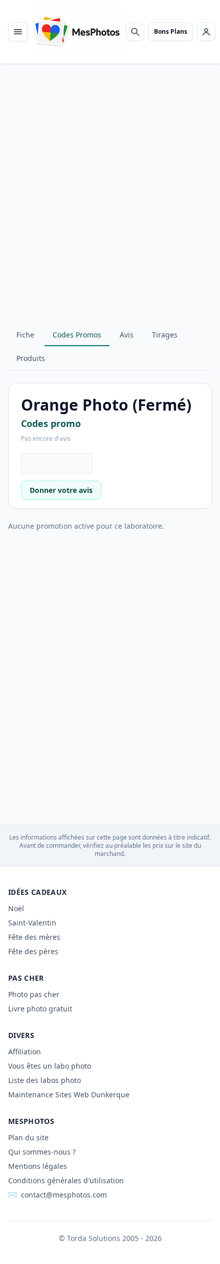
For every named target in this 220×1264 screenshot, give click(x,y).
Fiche (25, 335)
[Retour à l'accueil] (77, 31)
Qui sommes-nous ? (42, 1152)
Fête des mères (34, 937)
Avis (127, 335)
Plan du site (28, 1137)
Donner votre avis (61, 490)
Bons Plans (170, 31)
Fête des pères (33, 951)
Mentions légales (37, 1166)
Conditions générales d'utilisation (66, 1180)
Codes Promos (77, 335)
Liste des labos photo (44, 1080)
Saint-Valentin (32, 923)
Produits (30, 358)
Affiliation (24, 1051)
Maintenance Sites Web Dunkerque (68, 1094)
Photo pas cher (33, 994)
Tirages (165, 335)
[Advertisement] (110, 202)
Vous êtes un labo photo (49, 1066)
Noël (16, 908)
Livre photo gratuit (40, 1008)
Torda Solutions (93, 1238)
